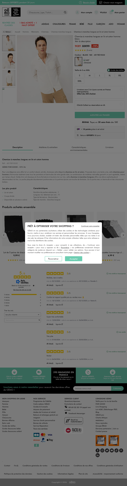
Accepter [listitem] (74, 258)
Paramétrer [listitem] (53, 258)
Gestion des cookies (81, 252)
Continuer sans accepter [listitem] (90, 226)
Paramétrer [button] (65, 247)
